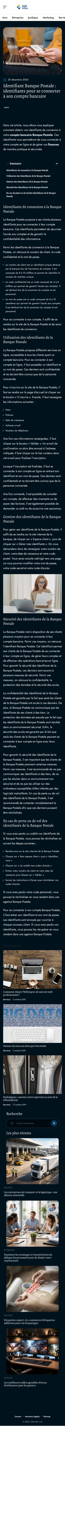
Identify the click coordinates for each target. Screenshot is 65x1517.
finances (53, 144)
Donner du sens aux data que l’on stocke (24, 1046)
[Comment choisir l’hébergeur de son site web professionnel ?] (32, 969)
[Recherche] (59, 7)
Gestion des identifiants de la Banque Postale (26, 181)
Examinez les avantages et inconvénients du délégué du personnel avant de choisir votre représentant (28, 1257)
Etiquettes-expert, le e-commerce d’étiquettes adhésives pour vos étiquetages (29, 1321)
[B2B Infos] (23, 7)
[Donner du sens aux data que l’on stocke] (32, 1023)
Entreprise (9, 1250)
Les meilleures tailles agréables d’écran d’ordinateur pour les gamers (25, 1384)
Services (6, 999)
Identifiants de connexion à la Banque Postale (27, 170)
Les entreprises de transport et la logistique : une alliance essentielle (30, 1193)
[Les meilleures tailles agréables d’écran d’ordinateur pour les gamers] (32, 1351)
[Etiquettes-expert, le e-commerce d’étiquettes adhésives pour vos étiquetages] (32, 1289)
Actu (6, 107)
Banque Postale (42, 135)
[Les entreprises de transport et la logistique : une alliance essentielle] (32, 1161)
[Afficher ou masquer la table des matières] (40, 163)
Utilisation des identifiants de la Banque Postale (28, 175)
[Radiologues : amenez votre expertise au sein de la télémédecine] (32, 1074)
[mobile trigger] (6, 7)
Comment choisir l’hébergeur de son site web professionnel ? (28, 993)
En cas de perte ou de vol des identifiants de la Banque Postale (31, 194)
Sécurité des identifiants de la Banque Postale (27, 187)
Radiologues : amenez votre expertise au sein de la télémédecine (30, 1098)
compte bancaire (21, 135)
